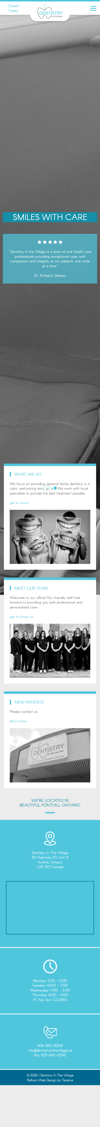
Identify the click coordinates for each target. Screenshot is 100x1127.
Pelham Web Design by (44, 1080)
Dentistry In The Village (57, 1075)
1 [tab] (45, 488)
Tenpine (67, 1080)
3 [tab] (55, 488)
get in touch (19, 502)
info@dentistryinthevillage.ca (50, 1050)
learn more (18, 721)
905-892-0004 (50, 1045)
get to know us (21, 616)
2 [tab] (50, 488)
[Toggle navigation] (94, 8)
